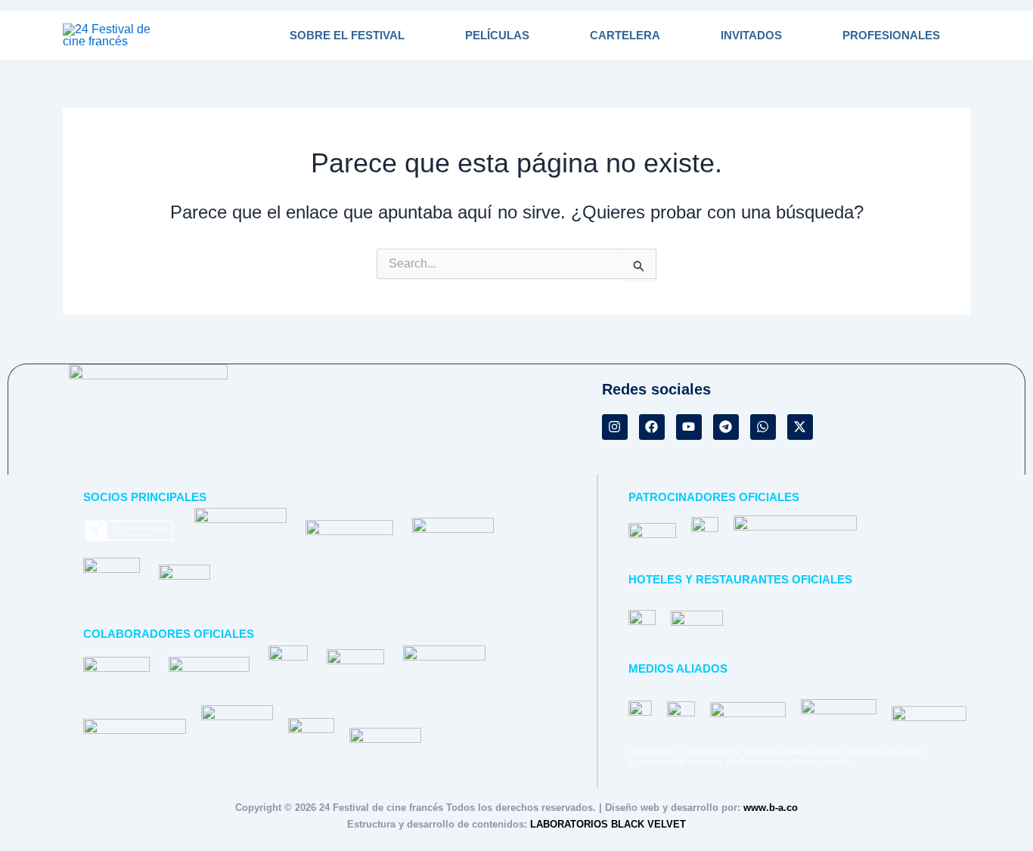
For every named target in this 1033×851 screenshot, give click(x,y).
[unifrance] (111, 586)
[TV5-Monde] (652, 530)
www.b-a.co (770, 807)
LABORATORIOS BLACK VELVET (608, 824)
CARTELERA (625, 35)
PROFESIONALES (891, 35)
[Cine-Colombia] (184, 586)
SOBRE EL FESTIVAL (347, 35)
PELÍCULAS (497, 35)
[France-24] (705, 530)
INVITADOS (751, 35)
